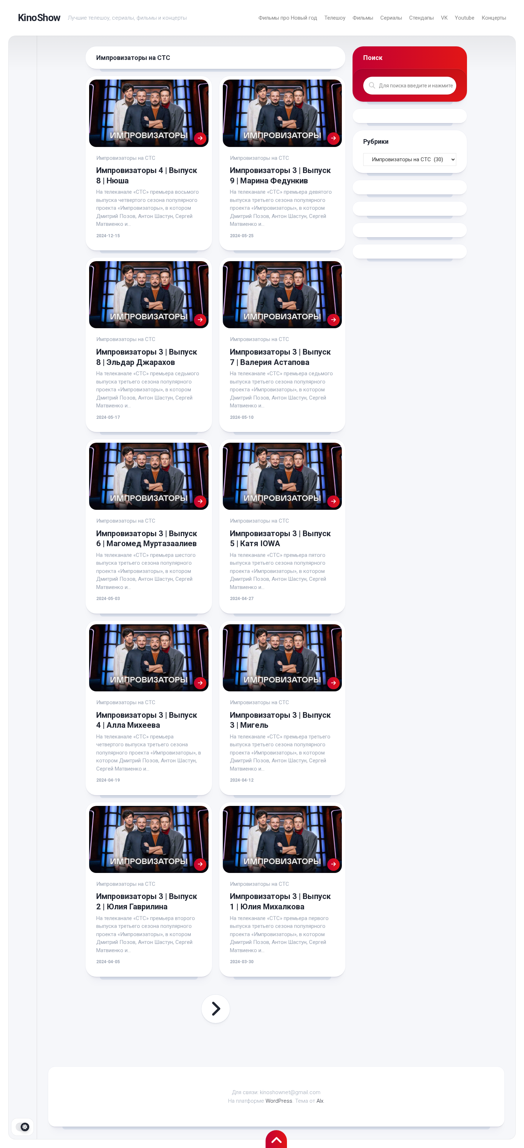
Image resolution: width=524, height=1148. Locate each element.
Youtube (464, 18)
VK (444, 18)
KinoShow (39, 18)
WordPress (279, 1101)
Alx (320, 1101)
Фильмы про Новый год (287, 18)
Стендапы (421, 18)
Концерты (494, 18)
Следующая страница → (215, 1009)
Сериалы (391, 18)
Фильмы (363, 18)
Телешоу (334, 18)
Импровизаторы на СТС (125, 158)
